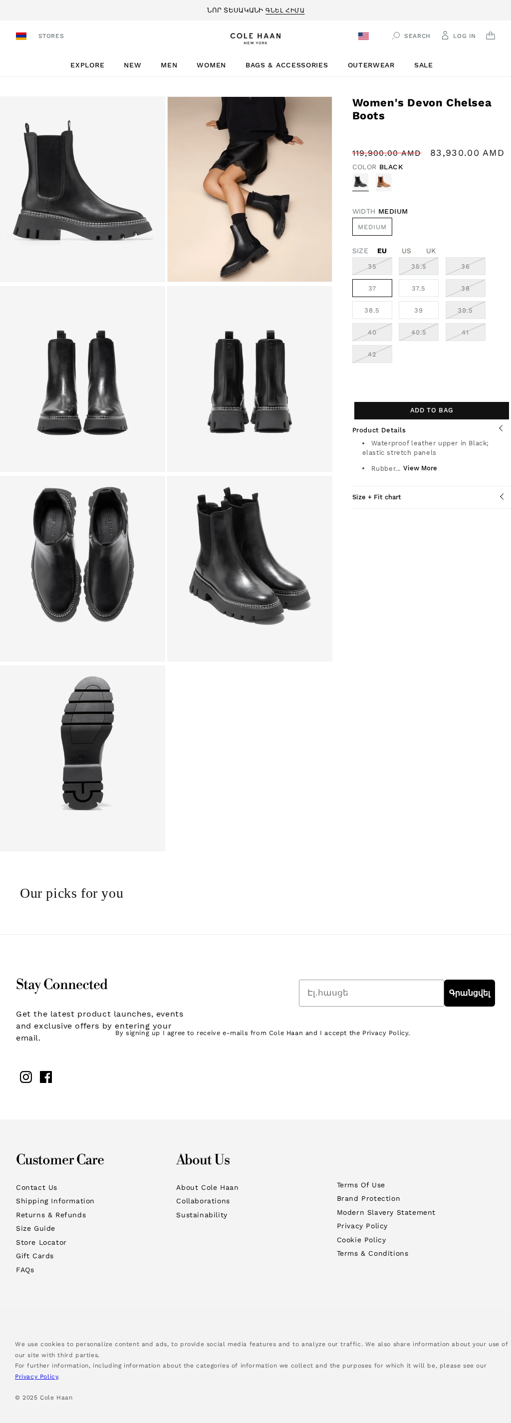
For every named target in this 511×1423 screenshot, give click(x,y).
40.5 (425, 334)
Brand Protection (369, 1198)
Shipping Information (55, 1201)
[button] (91, 65)
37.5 (419, 288)
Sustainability (201, 1215)
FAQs (25, 1270)
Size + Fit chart (376, 497)
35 (380, 268)
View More (420, 468)
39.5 (472, 312)
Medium (372, 227)
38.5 (372, 310)
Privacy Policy (362, 1226)
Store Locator (41, 1242)
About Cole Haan (207, 1187)
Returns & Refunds (51, 1215)
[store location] (22, 37)
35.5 (425, 268)
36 (473, 268)
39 (418, 310)
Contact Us (36, 1187)
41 (474, 334)
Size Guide (35, 1228)
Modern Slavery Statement (386, 1212)
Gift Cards (35, 1256)
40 (380, 334)
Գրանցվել (469, 993)
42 (380, 356)
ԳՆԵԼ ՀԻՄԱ (284, 9)
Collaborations (203, 1201)
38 (473, 290)
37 (372, 288)
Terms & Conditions (373, 1253)
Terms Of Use (361, 1185)
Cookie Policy (361, 1240)
